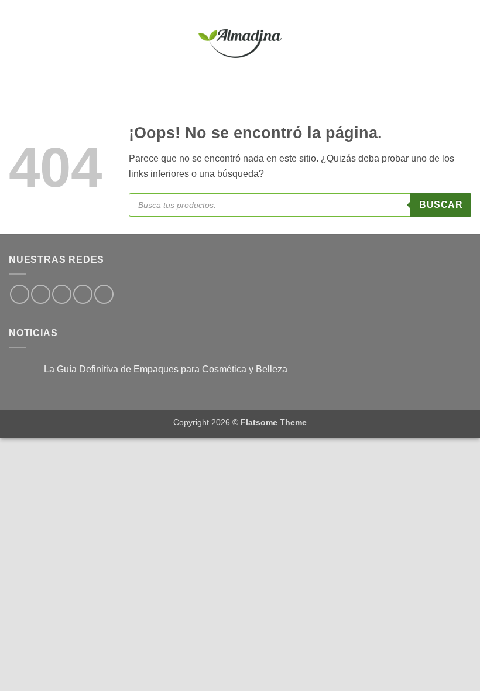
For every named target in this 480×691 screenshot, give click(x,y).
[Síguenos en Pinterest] (104, 294)
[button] (16, 43)
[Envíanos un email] (82, 294)
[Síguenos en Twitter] (61, 294)
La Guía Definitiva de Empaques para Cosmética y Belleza (165, 369)
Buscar (440, 205)
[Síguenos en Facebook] (19, 294)
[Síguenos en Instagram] (40, 294)
